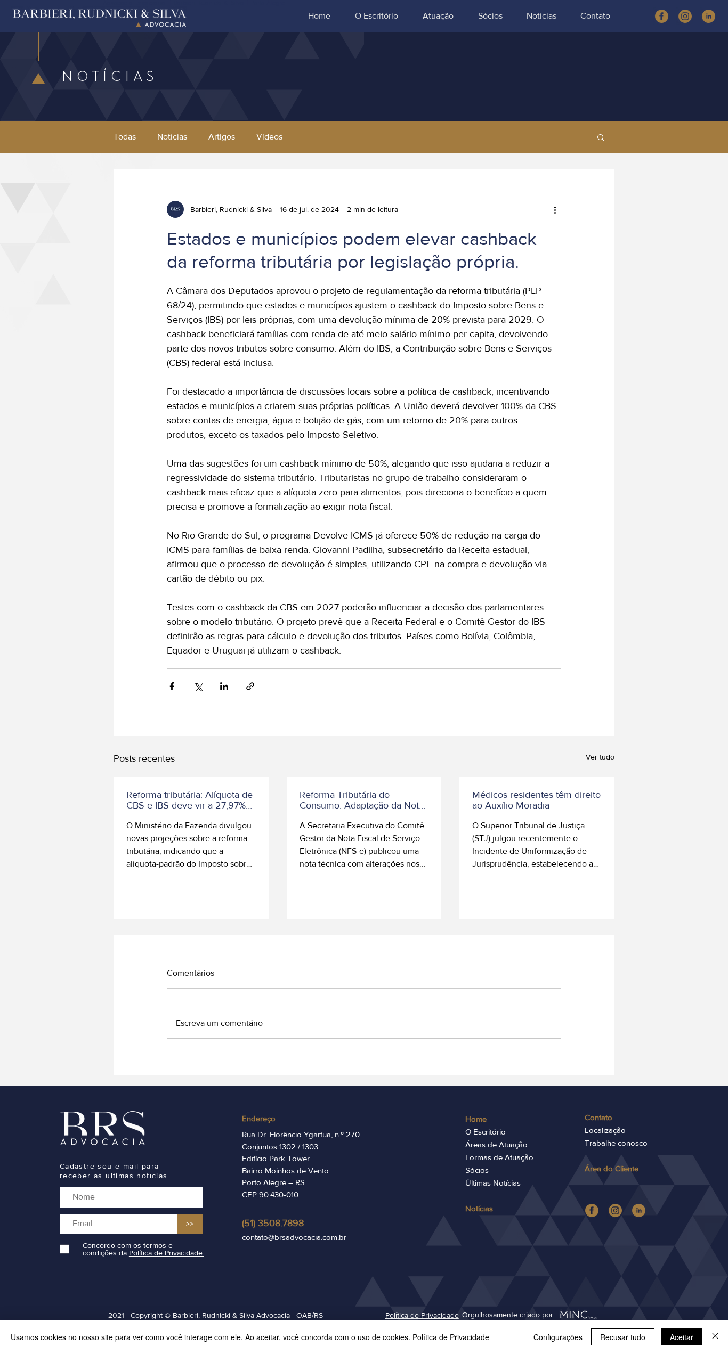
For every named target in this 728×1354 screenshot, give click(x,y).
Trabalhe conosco (616, 1142)
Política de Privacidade (450, 1337)
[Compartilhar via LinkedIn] (224, 686)
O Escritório (485, 1131)
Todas (125, 136)
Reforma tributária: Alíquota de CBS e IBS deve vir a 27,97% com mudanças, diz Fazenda (189, 800)
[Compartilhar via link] (250, 686)
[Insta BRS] (685, 16)
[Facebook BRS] (661, 16)
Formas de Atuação (499, 1157)
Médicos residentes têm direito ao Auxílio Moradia (536, 800)
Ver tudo (600, 757)
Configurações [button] (558, 1337)
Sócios (477, 1169)
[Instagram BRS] (615, 1210)
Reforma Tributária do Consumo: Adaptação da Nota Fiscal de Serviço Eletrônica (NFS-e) (362, 800)
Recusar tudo (622, 1337)
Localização (605, 1130)
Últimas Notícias (493, 1182)
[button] (601, 137)
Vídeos (269, 136)
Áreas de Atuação (496, 1144)
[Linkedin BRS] (708, 16)
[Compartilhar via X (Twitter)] (198, 686)
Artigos (221, 136)
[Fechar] (715, 1336)
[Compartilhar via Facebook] (172, 686)
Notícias (172, 136)
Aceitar (681, 1337)
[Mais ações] (554, 209)
